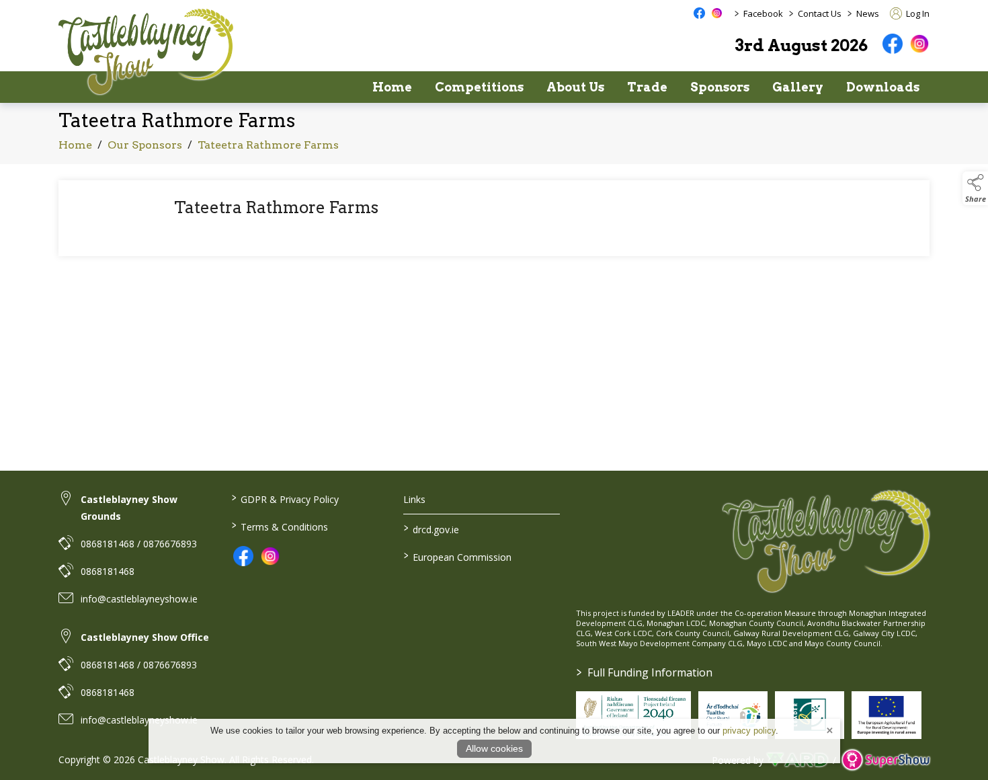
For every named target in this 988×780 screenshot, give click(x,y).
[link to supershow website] (885, 760)
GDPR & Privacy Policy (284, 498)
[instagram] (919, 44)
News (867, 13)
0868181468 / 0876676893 (139, 543)
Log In (917, 13)
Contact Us (819, 13)
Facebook (763, 13)
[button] (975, 188)
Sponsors (719, 87)
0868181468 (107, 571)
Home (392, 87)
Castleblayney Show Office (145, 637)
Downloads (882, 87)
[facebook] (892, 44)
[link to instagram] (270, 556)
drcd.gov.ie (431, 528)
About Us (575, 87)
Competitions (479, 87)
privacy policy (749, 731)
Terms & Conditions (279, 525)
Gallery (797, 87)
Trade (647, 87)
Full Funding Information (644, 672)
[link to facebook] (243, 556)
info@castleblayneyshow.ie (139, 598)
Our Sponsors (145, 145)
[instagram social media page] (717, 13)
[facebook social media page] (699, 13)
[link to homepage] (145, 51)
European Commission (457, 556)
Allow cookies (494, 748)
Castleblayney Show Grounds (129, 507)
